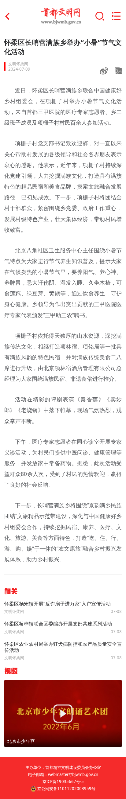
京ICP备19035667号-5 (63, 781)
